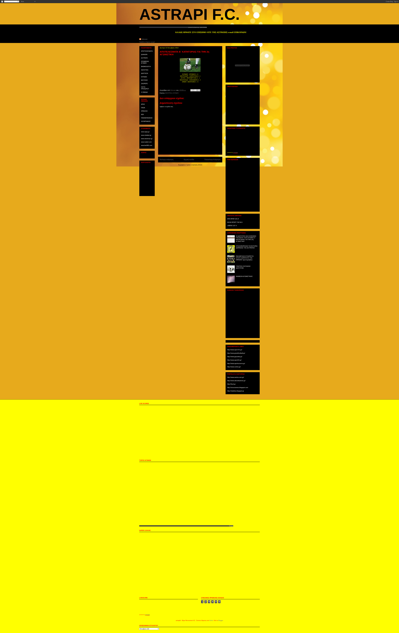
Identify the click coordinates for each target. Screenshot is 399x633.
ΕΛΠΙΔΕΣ (176, 93)
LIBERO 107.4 (232, 225)
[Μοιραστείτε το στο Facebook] (197, 90)
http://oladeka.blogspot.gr (235, 391)
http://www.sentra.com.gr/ (235, 377)
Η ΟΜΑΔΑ (144, 92)
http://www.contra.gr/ (234, 367)
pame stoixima (203, 27)
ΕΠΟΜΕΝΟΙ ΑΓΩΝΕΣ (145, 62)
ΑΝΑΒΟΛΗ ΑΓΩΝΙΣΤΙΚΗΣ (244, 276)
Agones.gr (196, 27)
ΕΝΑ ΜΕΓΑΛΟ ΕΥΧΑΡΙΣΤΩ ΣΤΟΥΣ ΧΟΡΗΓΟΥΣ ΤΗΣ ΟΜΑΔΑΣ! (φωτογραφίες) (244, 258)
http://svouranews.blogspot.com (237, 387)
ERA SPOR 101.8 (233, 219)
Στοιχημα (231, 525)
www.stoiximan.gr (146, 138)
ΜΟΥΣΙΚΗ (144, 80)
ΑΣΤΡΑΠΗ (144, 58)
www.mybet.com (146, 142)
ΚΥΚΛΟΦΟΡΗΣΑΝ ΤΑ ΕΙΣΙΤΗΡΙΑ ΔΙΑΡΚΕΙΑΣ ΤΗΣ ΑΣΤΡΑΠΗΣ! (246, 247)
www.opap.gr (145, 132)
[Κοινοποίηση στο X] (195, 90)
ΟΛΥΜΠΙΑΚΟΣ (146, 121)
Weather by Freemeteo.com (147, 155)
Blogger (220, 620)
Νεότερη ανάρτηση (166, 159)
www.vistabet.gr (146, 135)
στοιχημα (235, 152)
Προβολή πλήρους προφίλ (147, 42)
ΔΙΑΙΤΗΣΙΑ (144, 73)
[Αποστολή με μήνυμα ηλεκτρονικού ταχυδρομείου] (191, 90)
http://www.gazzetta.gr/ (234, 356)
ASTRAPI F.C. (189, 14)
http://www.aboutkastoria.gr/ (236, 380)
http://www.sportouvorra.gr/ (236, 363)
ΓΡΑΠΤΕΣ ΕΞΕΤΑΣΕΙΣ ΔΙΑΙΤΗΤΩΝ (243, 267)
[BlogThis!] (193, 90)
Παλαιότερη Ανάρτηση (212, 159)
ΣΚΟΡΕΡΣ (144, 83)
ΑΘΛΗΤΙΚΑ (168, 93)
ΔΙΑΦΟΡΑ (144, 54)
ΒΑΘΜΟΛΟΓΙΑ (146, 66)
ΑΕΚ (142, 114)
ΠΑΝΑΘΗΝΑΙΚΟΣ (147, 118)
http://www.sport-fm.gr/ (234, 350)
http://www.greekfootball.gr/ (236, 353)
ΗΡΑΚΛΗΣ (144, 111)
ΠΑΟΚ (143, 108)
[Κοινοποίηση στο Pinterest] (199, 90)
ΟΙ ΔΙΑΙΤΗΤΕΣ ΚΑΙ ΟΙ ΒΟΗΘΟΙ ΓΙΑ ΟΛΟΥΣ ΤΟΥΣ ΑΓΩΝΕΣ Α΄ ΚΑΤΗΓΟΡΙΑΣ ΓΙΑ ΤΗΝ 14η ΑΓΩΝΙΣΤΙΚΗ (246, 238)
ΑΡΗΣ (143, 104)
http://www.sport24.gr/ (234, 360)
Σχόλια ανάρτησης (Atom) (194, 165)
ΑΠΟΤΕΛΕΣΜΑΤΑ (147, 51)
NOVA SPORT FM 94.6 (234, 222)
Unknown (144, 39)
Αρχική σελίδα (189, 159)
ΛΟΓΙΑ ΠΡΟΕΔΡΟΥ (145, 88)
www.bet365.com (146, 145)
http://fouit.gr (231, 384)
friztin (211, 620)
